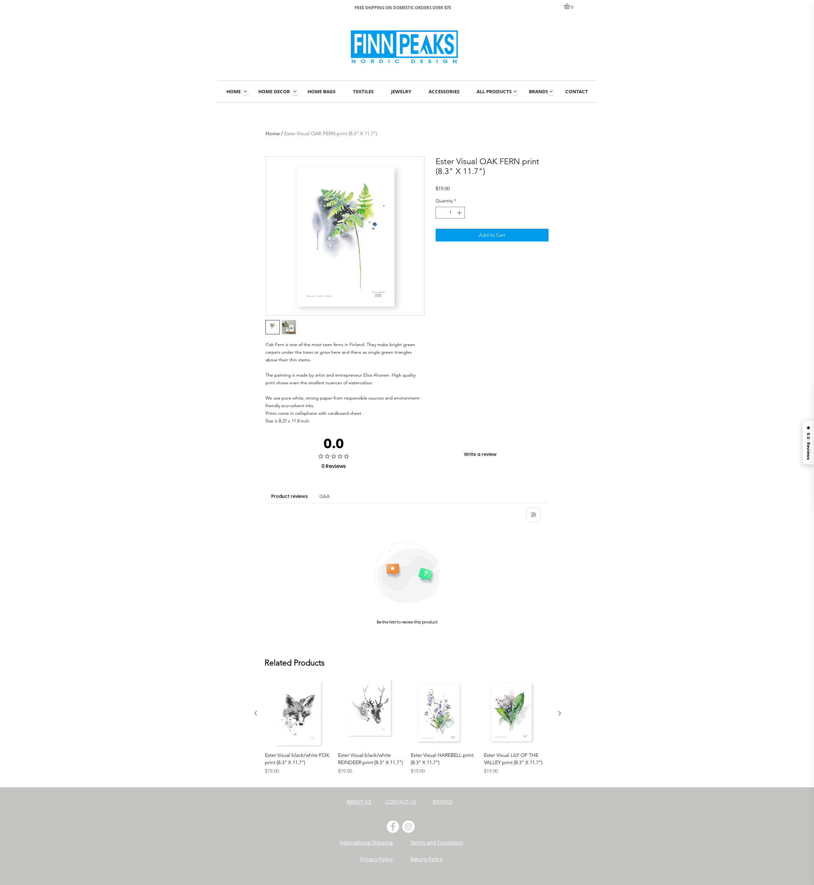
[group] (407, 731)
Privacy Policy (376, 859)
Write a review (480, 454)
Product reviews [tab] (289, 496)
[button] (570, 6)
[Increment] (460, 212)
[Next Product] (559, 713)
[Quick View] (298, 713)
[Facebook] (393, 826)
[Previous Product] (255, 713)
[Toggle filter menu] (533, 514)
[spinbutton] (450, 212)
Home (273, 133)
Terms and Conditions (436, 842)
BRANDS (443, 802)
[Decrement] (441, 212)
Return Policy (426, 859)
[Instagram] (408, 826)
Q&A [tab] (324, 496)
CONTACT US (401, 802)
